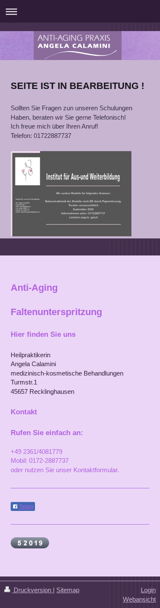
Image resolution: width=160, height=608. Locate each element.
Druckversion (32, 590)
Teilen (25, 507)
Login (148, 590)
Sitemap (67, 590)
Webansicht (139, 599)
